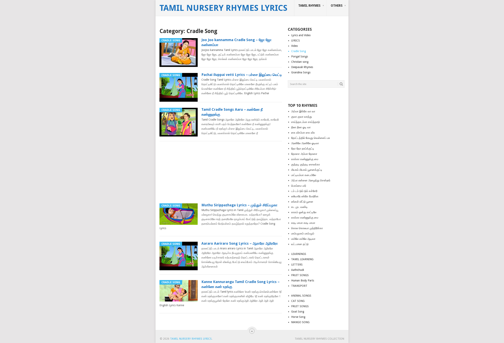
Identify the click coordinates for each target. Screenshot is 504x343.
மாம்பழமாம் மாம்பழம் (302, 233)
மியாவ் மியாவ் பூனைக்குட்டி (306, 169)
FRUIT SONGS (300, 275)
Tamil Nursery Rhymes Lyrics (223, 8)
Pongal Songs (299, 56)
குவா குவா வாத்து (301, 116)
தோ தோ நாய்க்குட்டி (302, 148)
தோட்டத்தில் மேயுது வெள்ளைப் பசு (310, 137)
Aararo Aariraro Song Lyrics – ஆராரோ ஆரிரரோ (239, 243)
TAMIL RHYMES (309, 5)
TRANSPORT (299, 285)
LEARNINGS (298, 253)
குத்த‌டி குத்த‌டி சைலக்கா (305, 164)
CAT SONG (298, 300)
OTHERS (337, 5)
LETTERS (297, 264)
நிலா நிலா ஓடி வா (301, 127)
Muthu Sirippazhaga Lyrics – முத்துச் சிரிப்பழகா (239, 205)
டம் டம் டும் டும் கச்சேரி (304, 191)
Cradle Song (298, 51)
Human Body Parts (302, 280)
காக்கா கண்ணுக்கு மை (304, 159)
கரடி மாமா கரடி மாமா (303, 222)
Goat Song (297, 311)
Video (294, 45)
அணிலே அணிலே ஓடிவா (305, 143)
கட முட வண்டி (299, 206)
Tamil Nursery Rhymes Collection (319, 338)
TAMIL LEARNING (302, 259)
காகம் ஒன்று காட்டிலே (303, 212)
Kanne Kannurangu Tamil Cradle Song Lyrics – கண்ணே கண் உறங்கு (240, 284)
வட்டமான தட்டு (300, 244)
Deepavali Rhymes (302, 67)
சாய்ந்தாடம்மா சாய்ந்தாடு (305, 122)
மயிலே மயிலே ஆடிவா (303, 238)
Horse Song (298, 316)
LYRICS (295, 40)
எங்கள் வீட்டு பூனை (302, 201)
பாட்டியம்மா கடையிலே (303, 175)
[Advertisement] (220, 173)
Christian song (300, 61)
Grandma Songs (300, 72)
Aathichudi (297, 269)
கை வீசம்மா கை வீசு (303, 132)
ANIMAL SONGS (301, 295)
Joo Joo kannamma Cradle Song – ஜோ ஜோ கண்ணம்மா (236, 42)
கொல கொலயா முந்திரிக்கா (307, 228)
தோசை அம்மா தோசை (304, 153)
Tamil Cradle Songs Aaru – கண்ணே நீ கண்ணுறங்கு (232, 111)
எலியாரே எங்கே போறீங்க (305, 196)
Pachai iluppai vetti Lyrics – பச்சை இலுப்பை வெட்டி (241, 75)
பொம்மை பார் (298, 185)
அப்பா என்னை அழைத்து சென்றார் (310, 180)
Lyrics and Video (301, 35)
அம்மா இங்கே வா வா (303, 111)
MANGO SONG (300, 322)
